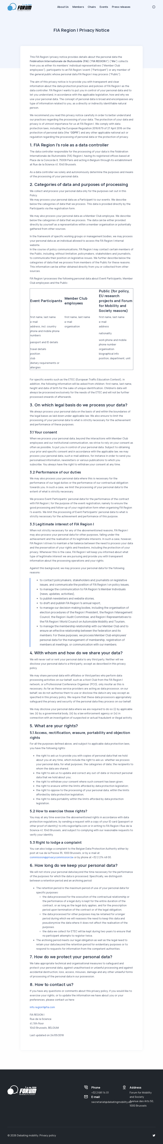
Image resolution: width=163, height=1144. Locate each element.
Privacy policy (47, 1135)
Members (78, 7)
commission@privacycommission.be (52, 857)
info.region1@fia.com (42, 1007)
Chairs (92, 7)
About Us (62, 7)
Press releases (121, 7)
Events (104, 7)
